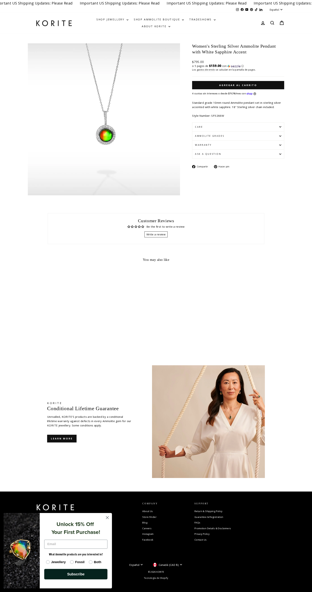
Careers (146, 528)
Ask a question (208, 153)
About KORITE (155, 26)
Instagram (147, 534)
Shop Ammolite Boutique (157, 19)
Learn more (62, 438)
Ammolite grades (209, 135)
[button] (238, 66)
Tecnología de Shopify (156, 578)
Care (199, 126)
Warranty (203, 144)
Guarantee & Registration (208, 517)
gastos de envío (206, 69)
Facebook (147, 539)
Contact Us (200, 539)
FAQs (197, 522)
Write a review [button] (156, 234)
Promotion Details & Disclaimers (212, 528)
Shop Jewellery (111, 19)
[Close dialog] (107, 517)
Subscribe (75, 574)
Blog (144, 522)
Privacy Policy (201, 534)
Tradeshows (201, 19)
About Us (147, 511)
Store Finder (149, 517)
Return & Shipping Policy (208, 511)
